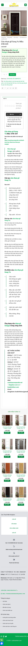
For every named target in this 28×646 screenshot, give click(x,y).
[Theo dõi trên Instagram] (3, 636)
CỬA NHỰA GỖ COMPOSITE (14, 78)
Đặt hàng (12, 74)
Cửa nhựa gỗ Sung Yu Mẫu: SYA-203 (21, 475)
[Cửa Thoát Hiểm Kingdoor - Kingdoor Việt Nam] (14, 4)
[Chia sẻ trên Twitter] (8, 88)
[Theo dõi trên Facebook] (1, 636)
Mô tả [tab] (4, 98)
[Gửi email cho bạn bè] (10, 88)
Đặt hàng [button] (7, 432)
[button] (2, 5)
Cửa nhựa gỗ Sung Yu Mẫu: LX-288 (7, 475)
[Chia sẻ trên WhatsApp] (2, 88)
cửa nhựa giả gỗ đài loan (10, 83)
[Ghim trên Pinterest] (13, 88)
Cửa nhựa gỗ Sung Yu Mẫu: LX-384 (7, 427)
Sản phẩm (9, 37)
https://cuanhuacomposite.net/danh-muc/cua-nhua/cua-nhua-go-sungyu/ (14, 142)
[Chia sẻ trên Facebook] (5, 88)
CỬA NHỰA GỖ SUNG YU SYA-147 (21, 499)
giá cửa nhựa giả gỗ (7, 85)
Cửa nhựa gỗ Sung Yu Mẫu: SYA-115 (21, 427)
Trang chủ (3, 37)
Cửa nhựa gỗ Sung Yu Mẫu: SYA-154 (7, 451)
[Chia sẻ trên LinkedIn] (16, 88)
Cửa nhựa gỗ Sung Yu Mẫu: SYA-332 (21, 451)
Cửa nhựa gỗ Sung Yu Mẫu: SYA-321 (7, 499)
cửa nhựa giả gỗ (8, 81)
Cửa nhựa (16, 37)
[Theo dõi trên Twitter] (6, 636)
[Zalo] (1, 643)
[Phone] (1, 640)
